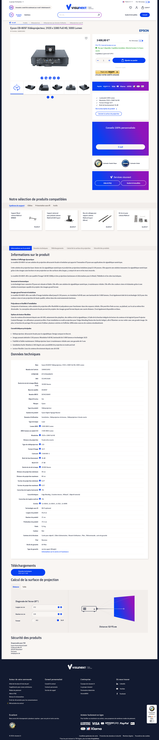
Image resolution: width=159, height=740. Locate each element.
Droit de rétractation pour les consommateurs (23, 700)
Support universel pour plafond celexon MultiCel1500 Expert (53, 215)
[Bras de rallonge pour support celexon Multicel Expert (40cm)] (105, 219)
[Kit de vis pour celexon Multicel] (141, 219)
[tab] (16, 205)
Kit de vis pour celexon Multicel (124, 214)
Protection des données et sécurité (110, 736)
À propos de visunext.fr (88, 684)
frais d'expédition (93, 739)
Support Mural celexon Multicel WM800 (16, 215)
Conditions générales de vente (88, 736)
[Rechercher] (99, 15)
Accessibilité (84, 694)
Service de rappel (50, 690)
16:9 (62, 620)
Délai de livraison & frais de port (19, 684)
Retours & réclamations (16, 697)
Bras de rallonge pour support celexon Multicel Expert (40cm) (89, 216)
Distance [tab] (16, 587)
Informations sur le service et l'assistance (55, 552)
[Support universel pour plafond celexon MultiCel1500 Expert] (69, 219)
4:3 (37, 620)
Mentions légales (128, 736)
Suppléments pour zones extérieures (20, 687)
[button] (107, 73)
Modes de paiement (15, 690)
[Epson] (144, 30)
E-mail (120, 147)
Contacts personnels (51, 687)
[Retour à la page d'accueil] (79, 7)
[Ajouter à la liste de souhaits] (86, 38)
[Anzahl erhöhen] (109, 60)
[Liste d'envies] (130, 7)
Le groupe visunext (86, 687)
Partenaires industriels (88, 690)
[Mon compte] (136, 7)
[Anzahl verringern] (98, 60)
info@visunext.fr (45, 7)
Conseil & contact (50, 684)
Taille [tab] (24, 587)
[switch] (152, 721)
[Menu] (11, 15)
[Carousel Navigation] (50, 97)
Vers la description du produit (105, 109)
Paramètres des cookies (142, 736)
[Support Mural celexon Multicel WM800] (33, 219)
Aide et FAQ (12, 694)
